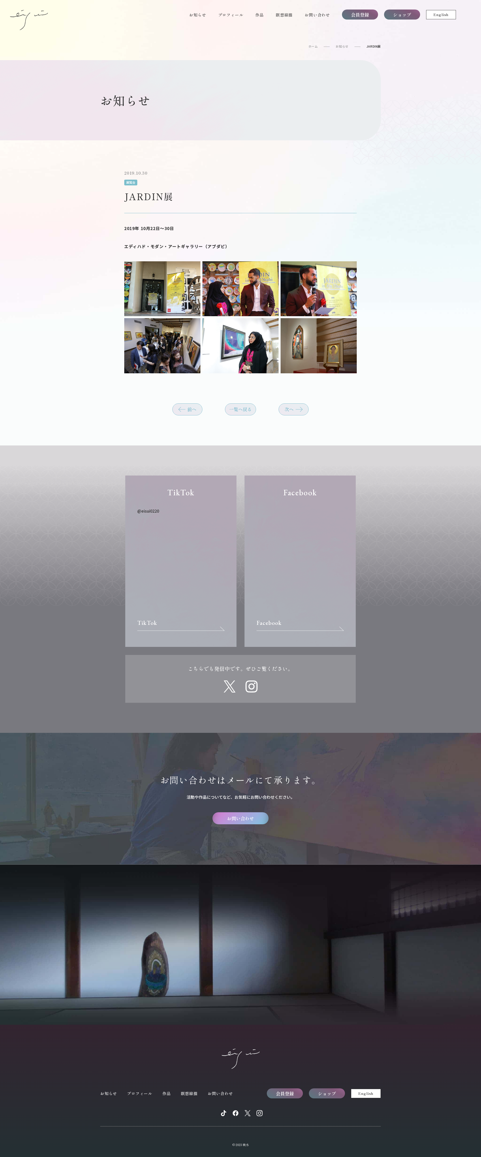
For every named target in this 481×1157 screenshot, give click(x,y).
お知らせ (197, 15)
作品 (259, 15)
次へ (289, 409)
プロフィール (231, 15)
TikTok (147, 623)
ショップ (402, 14)
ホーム (313, 46)
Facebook (269, 623)
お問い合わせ (317, 15)
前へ (191, 409)
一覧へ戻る (240, 409)
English (441, 14)
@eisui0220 (148, 511)
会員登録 (360, 14)
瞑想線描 (284, 15)
